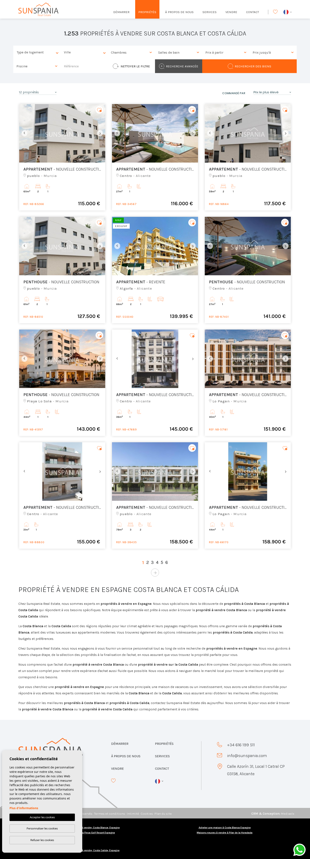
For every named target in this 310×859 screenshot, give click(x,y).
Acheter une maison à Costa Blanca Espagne (225, 827)
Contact (252, 12)
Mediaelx (287, 814)
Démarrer (121, 12)
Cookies (147, 814)
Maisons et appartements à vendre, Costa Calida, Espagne (85, 850)
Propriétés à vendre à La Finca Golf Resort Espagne (85, 832)
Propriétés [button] (147, 12)
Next (101, 133)
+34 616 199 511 (241, 744)
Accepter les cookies (42, 817)
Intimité (133, 814)
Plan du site (163, 814)
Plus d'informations (23, 808)
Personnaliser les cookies (42, 828)
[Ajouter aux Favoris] (99, 110)
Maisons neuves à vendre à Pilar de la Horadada (224, 832)
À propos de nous (179, 12)
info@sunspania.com (247, 755)
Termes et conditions (109, 814)
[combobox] (37, 52)
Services (209, 12)
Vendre (231, 12)
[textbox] (38, 52)
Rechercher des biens (253, 66)
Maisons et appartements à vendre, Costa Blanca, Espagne (85, 827)
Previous (23, 133)
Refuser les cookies (42, 840)
